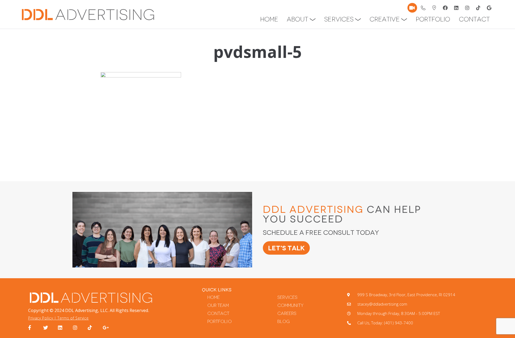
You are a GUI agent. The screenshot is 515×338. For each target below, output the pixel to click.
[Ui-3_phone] (423, 8)
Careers (286, 313)
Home (213, 297)
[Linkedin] (456, 8)
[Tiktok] (478, 8)
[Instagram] (467, 8)
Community (290, 305)
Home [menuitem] (269, 19)
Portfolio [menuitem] (433, 19)
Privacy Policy (40, 318)
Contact (218, 313)
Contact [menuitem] (474, 19)
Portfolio (219, 321)
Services (287, 297)
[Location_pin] (434, 8)
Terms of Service (73, 318)
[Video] (412, 8)
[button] (313, 19)
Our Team (218, 305)
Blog (283, 321)
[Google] (489, 8)
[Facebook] (445, 8)
